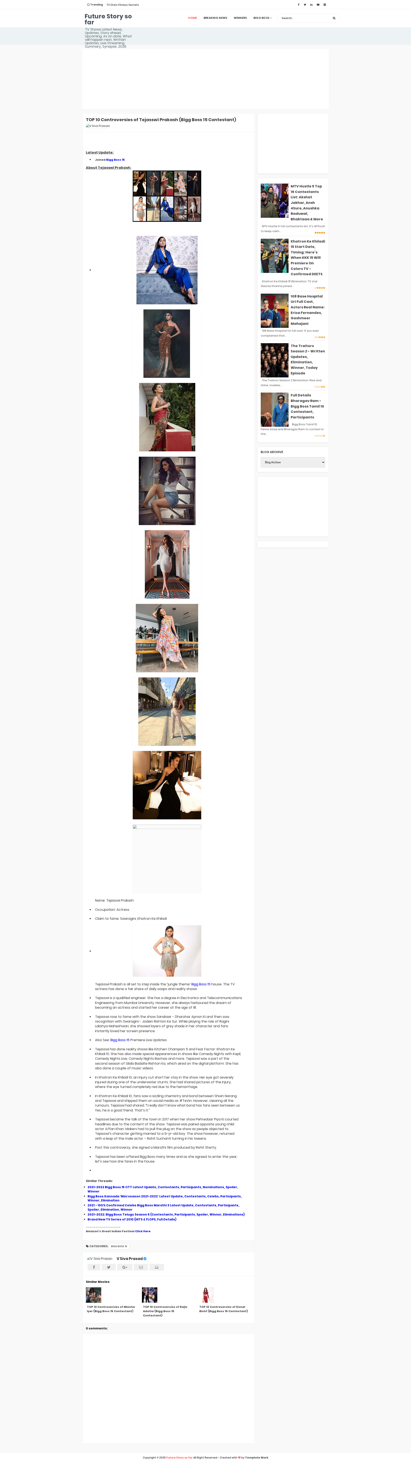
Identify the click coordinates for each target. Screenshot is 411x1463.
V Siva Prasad (130, 1258)
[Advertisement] (205, 79)
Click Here (142, 1231)
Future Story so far (108, 19)
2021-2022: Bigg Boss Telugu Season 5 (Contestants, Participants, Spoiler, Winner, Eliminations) (166, 1214)
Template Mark (256, 1458)
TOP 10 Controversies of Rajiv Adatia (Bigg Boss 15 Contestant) (165, 1311)
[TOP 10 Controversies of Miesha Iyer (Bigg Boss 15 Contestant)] (112, 1295)
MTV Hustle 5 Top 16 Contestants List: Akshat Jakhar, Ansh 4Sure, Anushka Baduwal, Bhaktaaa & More (307, 203)
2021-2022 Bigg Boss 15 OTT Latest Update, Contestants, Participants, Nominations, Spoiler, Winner (163, 1189)
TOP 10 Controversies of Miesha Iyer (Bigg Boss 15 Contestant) (111, 1309)
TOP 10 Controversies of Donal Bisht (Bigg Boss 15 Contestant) (223, 1309)
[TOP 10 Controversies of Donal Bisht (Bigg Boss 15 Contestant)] (224, 1295)
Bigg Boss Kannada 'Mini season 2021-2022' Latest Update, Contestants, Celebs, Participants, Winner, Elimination (165, 1198)
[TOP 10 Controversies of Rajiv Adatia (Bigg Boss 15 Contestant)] (168, 1295)
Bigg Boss (261, 18)
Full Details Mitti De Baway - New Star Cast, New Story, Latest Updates (130, 6)
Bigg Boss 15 (115, 160)
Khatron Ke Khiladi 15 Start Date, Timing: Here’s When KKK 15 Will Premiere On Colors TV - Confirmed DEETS (308, 258)
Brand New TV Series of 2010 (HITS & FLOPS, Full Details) (132, 1219)
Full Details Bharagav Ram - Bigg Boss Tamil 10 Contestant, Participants (307, 406)
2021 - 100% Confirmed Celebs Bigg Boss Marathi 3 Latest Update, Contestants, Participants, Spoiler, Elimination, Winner (163, 1207)
